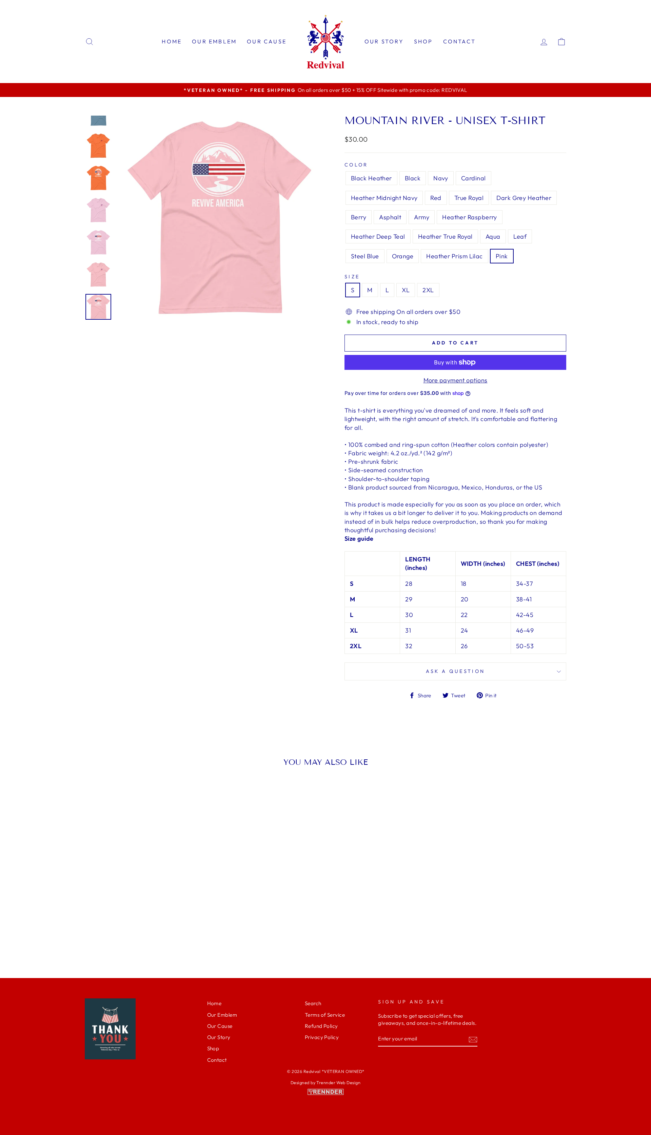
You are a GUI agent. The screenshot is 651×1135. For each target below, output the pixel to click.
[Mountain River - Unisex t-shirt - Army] (183, 930)
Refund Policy (321, 1026)
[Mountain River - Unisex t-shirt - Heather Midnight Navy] (128, 930)
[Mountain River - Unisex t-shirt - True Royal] (146, 930)
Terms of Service (325, 1015)
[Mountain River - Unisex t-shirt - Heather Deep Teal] (110, 938)
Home (172, 41)
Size (352, 277)
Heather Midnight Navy (384, 198)
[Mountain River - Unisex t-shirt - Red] (137, 930)
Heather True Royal (445, 236)
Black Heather (371, 178)
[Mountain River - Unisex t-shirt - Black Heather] (91, 930)
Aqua (493, 236)
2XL (428, 290)
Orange (403, 256)
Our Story (384, 41)
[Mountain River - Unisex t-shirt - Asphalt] (174, 930)
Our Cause (267, 41)
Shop (423, 41)
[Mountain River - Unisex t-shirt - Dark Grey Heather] (156, 930)
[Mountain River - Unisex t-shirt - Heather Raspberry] (192, 930)
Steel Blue (365, 256)
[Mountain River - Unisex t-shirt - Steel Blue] (146, 938)
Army (421, 217)
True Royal (469, 198)
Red (435, 198)
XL (406, 290)
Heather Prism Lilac (454, 256)
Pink (502, 256)
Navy (440, 178)
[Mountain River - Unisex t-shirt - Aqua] (128, 938)
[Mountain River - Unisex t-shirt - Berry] (165, 930)
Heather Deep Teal (378, 236)
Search (313, 1003)
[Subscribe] (473, 1039)
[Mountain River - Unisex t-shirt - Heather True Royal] (119, 938)
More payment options (455, 380)
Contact (459, 41)
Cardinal (473, 178)
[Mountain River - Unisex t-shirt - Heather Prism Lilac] (165, 938)
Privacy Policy (322, 1037)
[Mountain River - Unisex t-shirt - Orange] (156, 938)
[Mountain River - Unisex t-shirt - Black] (101, 930)
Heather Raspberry (469, 217)
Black (412, 178)
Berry (358, 217)
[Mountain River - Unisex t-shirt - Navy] (110, 930)
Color (356, 165)
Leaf (520, 236)
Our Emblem (214, 41)
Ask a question (455, 671)
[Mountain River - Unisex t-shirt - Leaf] (137, 938)
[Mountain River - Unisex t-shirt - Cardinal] (119, 930)
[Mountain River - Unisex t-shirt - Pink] (174, 938)
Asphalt (390, 217)
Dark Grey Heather (523, 198)
